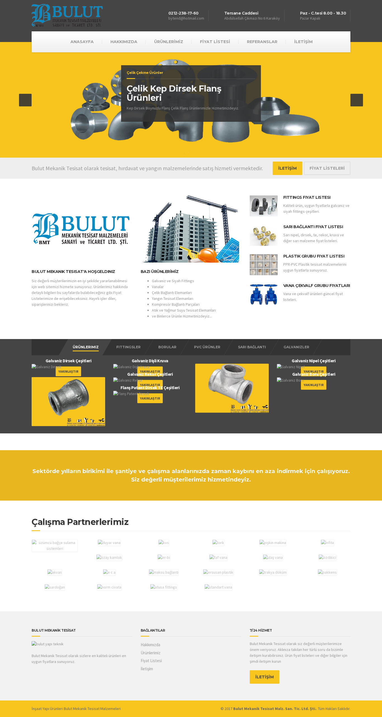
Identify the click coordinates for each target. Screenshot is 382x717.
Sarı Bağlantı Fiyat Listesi (313, 226)
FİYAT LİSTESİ (215, 41)
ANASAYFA (82, 41)
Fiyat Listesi (151, 660)
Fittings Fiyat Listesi (307, 197)
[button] (25, 100)
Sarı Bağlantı (252, 347)
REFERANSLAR (262, 41)
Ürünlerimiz (86, 347)
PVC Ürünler (207, 347)
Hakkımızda (150, 644)
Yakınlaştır (68, 371)
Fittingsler (128, 347)
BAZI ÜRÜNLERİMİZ (160, 271)
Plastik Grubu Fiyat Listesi (314, 256)
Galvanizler (296, 347)
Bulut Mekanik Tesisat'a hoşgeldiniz (73, 271)
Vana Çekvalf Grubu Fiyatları (316, 285)
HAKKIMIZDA (123, 41)
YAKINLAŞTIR (314, 385)
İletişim (147, 668)
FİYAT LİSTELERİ (327, 168)
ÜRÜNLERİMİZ (168, 41)
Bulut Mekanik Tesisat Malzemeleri (92, 708)
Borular (167, 347)
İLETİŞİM (303, 41)
